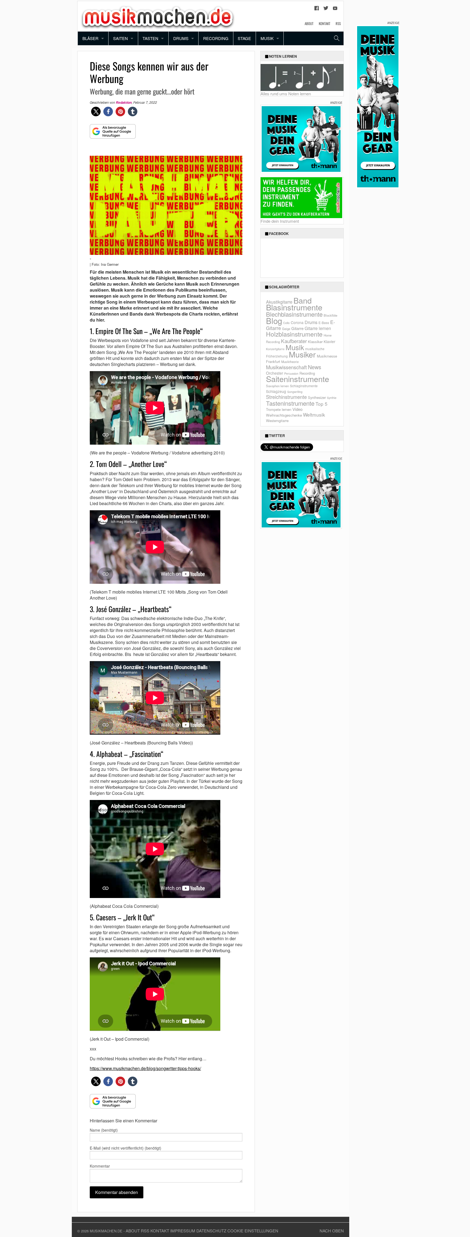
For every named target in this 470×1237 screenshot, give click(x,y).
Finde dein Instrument (280, 221)
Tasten (150, 38)
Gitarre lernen (318, 328)
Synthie (331, 398)
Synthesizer (317, 397)
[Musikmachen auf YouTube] (335, 9)
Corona (297, 322)
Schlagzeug (276, 391)
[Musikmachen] (158, 16)
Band (302, 300)
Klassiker (315, 341)
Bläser (90, 38)
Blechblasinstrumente (294, 314)
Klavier (329, 341)
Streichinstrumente (286, 396)
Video (297, 409)
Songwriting (294, 392)
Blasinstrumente (294, 307)
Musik (267, 38)
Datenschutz (211, 1230)
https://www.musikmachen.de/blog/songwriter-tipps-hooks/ (145, 1068)
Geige (286, 328)
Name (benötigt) (104, 1130)
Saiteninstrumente (297, 378)
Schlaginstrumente (304, 385)
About (309, 23)
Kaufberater (294, 340)
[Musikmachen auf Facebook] (317, 9)
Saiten (120, 38)
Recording (215, 38)
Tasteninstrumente (290, 403)
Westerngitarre (277, 420)
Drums (180, 38)
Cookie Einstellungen (252, 1230)
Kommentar (100, 1166)
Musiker (302, 354)
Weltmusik (314, 414)
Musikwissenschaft (286, 367)
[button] (96, 111)
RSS (338, 23)
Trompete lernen (278, 409)
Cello (286, 323)
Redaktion (124, 102)
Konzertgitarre (275, 349)
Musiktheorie (290, 361)
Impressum (182, 1230)
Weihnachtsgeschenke (284, 415)
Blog (274, 320)
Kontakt (324, 23)
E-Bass (324, 322)
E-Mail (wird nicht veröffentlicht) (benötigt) (125, 1148)
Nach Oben (332, 1230)
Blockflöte (330, 315)
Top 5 (321, 403)
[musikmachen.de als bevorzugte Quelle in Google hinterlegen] (113, 134)
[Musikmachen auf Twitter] (326, 9)
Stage (244, 38)
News (314, 367)
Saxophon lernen (277, 386)
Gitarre (297, 328)
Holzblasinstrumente (294, 333)
